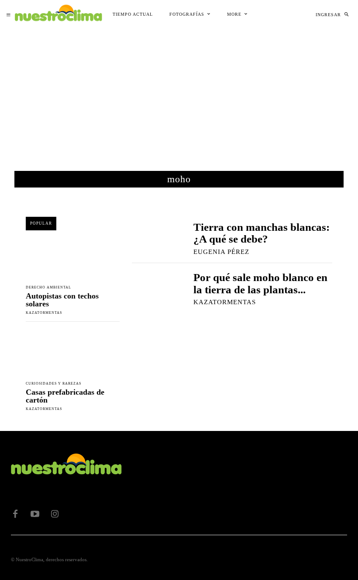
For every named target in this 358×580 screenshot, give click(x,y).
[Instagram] (54, 514)
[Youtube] (35, 514)
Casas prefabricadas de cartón (65, 396)
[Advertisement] (179, 94)
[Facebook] (15, 514)
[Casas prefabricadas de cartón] (73, 353)
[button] (346, 14)
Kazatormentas (44, 313)
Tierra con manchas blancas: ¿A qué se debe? (261, 233)
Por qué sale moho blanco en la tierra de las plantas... (260, 283)
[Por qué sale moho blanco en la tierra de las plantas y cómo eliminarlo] (154, 288)
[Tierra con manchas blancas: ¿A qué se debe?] (154, 237)
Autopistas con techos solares (62, 300)
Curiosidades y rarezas (53, 384)
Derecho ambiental (48, 287)
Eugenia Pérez (221, 251)
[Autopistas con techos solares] (73, 256)
